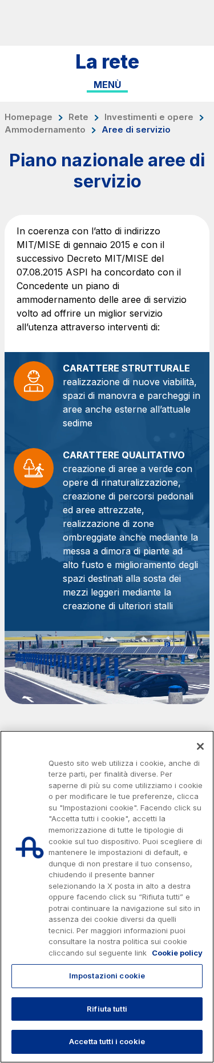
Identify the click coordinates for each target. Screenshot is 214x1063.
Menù (107, 84)
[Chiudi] (200, 746)
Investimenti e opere (148, 117)
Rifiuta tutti (107, 1008)
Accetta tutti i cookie (107, 1041)
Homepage (29, 117)
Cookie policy (177, 952)
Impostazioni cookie (107, 975)
